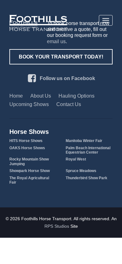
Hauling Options (76, 96)
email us (56, 41)
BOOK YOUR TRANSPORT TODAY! (61, 56)
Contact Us (68, 104)
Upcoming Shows (29, 104)
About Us (40, 96)
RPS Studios (56, 226)
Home (16, 96)
